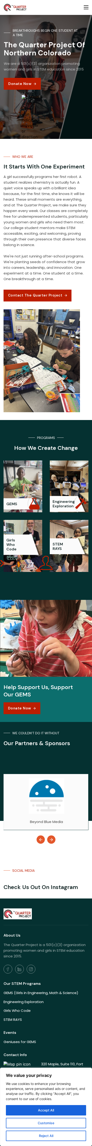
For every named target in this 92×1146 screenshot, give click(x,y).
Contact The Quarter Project (35, 295)
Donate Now (19, 83)
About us (12, 935)
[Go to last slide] (41, 840)
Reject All (46, 1136)
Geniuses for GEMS (20, 1041)
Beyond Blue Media (46, 821)
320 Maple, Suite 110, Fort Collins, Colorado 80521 (62, 1067)
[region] (46, 1107)
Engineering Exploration (24, 1001)
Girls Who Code (17, 1010)
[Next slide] (51, 840)
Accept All (46, 1110)
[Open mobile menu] (86, 7)
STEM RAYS (13, 1019)
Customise (46, 1123)
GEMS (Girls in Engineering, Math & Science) (41, 992)
